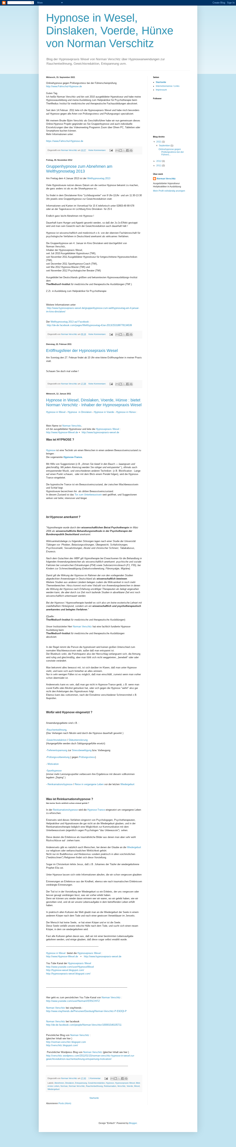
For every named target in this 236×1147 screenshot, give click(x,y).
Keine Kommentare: (97, 150)
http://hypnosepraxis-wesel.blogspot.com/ (68, 973)
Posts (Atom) (64, 1103)
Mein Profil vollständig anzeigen (169, 191)
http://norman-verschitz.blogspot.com (66, 1042)
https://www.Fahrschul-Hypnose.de (64, 141)
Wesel (137, 1086)
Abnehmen (59, 1083)
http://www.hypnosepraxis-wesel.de (100, 432)
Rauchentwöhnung (56, 729)
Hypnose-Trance (72, 457)
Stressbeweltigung (81, 750)
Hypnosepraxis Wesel (107, 429)
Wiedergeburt (127, 784)
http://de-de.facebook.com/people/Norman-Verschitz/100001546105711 (84, 1024)
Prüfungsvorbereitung (58, 757)
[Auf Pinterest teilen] (131, 150)
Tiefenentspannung (57, 750)
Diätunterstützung (78, 740)
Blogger (133, 1123)
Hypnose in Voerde (104, 412)
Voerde (130, 1086)
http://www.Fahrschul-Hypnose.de (64, 86)
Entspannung (81, 1083)
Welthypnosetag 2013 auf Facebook (70, 321)
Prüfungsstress (87, 757)
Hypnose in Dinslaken (80, 412)
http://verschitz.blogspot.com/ (62, 1045)
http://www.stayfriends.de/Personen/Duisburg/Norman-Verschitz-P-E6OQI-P (86, 1011)
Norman (64, 1086)
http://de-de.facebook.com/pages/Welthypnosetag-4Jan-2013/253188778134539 (89, 325)
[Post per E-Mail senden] (111, 150)
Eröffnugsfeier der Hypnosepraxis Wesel (82, 350)
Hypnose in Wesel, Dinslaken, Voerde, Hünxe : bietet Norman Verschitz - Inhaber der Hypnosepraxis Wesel (94, 402)
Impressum (161, 89)
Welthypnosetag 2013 (98, 178)
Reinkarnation (110, 1086)
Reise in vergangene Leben (89, 784)
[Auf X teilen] (124, 150)
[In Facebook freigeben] (127, 150)
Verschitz (121, 1086)
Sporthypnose (54, 770)
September (165, 145)
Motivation (53, 764)
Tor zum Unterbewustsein (88, 494)
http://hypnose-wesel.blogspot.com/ (66, 970)
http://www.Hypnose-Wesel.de (62, 432)
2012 (159, 161)
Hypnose (50, 450)
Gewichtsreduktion (57, 740)
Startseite (94, 1098)
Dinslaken (69, 1083)
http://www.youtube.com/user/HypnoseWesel (70, 966)
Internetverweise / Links (167, 86)
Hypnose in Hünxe (126, 412)
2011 (159, 165)
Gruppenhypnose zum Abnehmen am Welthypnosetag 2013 (79, 168)
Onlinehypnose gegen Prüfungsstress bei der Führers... (171, 152)
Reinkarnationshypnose (60, 784)
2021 (159, 141)
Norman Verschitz (71, 425)
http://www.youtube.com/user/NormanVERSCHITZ (73, 1001)
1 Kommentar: (95, 1078)
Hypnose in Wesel (55, 412)
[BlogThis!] (120, 150)
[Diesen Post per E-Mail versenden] (117, 150)
